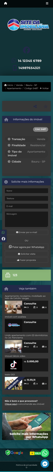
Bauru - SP (31, 85)
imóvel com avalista (15, 316)
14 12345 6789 (30, 61)
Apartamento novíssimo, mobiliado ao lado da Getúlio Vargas (25, 297)
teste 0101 (10, 374)
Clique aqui (11, 404)
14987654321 (29, 68)
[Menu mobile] (5, 3)
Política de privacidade (26, 465)
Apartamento (14, 88)
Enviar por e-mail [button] (27, 232)
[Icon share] (26, 50)
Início (10, 85)
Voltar (45, 88)
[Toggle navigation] (47, 3)
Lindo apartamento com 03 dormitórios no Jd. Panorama (26, 336)
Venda (19, 85)
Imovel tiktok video (15, 356)
